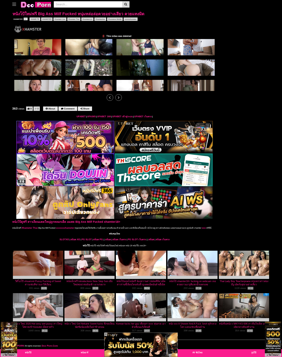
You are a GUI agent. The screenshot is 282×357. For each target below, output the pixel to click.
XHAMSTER (20, 19)
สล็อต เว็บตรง (119, 239)
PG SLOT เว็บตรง (137, 239)
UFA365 (91, 116)
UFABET (81, 116)
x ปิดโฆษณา (9, 355)
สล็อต (108, 239)
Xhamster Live (60, 19)
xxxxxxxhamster (130, 19)
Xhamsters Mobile (115, 19)
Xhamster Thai (73, 19)
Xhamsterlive (100, 19)
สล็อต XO (75, 239)
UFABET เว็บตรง (143, 116)
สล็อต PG (98, 239)
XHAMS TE (35, 19)
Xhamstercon (87, 19)
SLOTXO (64, 239)
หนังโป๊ (86, 245)
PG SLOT (87, 239)
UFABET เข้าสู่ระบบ (122, 116)
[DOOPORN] (35, 4)
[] (126, 4)
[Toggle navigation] (15, 4)
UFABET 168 (104, 116)
